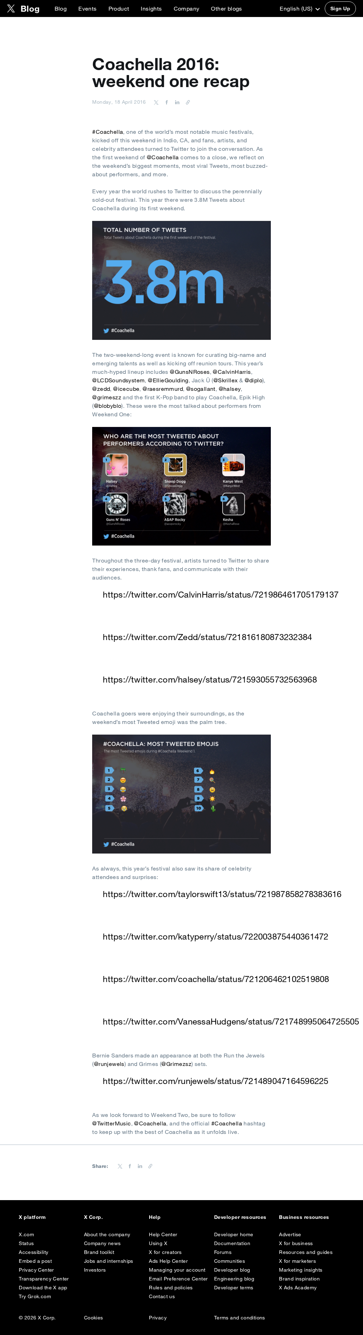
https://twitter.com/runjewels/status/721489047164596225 (215, 1081)
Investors (95, 1270)
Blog (61, 8)
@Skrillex (225, 380)
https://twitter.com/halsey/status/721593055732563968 (210, 679)
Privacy (158, 1317)
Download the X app (43, 1287)
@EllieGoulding (168, 380)
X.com (26, 1234)
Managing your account (177, 1270)
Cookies (93, 1317)
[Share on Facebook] (165, 102)
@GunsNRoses (190, 371)
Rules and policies (170, 1287)
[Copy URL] (186, 102)
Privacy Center (36, 1270)
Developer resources (240, 1217)
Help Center (163, 1234)
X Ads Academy (298, 1287)
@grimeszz (106, 397)
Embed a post (35, 1261)
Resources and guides (306, 1252)
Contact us (162, 1296)
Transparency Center (44, 1279)
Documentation (232, 1243)
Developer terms (233, 1287)
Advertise (290, 1234)
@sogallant (201, 388)
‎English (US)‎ (297, 8)
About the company (107, 1234)
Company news (102, 1243)
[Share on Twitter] (156, 102)
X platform (32, 1217)
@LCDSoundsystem (118, 380)
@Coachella (163, 157)
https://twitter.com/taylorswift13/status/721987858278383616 (222, 894)
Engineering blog (234, 1279)
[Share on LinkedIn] (176, 102)
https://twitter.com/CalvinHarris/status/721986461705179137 (221, 594)
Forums (222, 1252)
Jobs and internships (108, 1261)
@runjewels (109, 1063)
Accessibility (33, 1252)
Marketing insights (300, 1270)
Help (155, 1217)
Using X (158, 1243)
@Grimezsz (176, 1063)
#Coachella (107, 131)
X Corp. (93, 1217)
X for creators (165, 1252)
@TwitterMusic (111, 1123)
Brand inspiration (299, 1279)
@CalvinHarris (232, 371)
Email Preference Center (178, 1279)
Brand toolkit (99, 1252)
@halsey (230, 388)
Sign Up (340, 8)
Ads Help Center (168, 1261)
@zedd (101, 388)
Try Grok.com (35, 1296)
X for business (296, 1243)
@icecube (126, 388)
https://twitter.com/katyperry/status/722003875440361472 (215, 936)
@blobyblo (108, 405)
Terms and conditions (239, 1317)
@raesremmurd (163, 388)
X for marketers (297, 1261)
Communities (229, 1261)
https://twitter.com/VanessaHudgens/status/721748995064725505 (231, 1021)
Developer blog (232, 1270)
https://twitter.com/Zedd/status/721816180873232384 (207, 637)
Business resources (304, 1217)
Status (26, 1243)
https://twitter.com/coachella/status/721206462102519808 (216, 979)
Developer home (233, 1234)
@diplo (253, 380)
